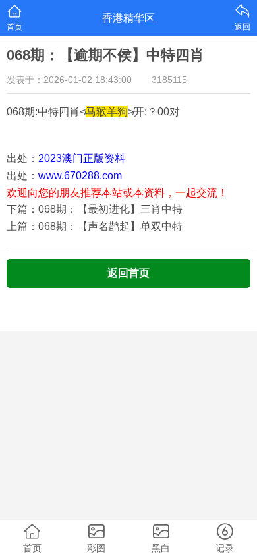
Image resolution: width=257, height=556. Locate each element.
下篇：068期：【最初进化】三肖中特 (95, 209)
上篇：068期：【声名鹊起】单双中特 (95, 226)
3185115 (169, 79)
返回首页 (128, 273)
